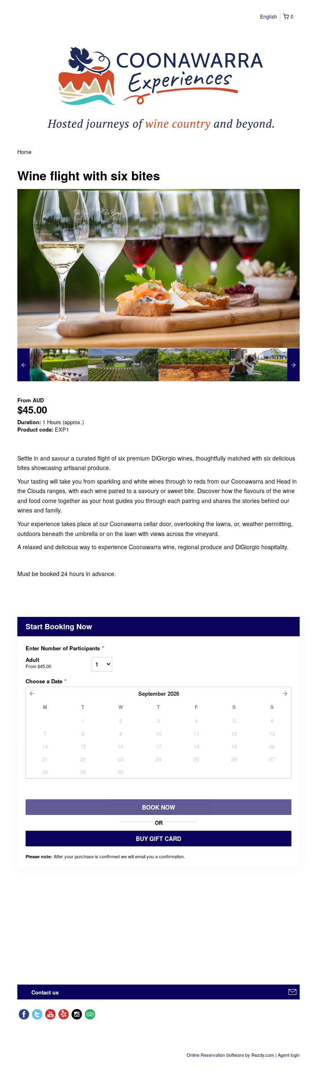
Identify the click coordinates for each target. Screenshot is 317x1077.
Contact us (45, 992)
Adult (38, 662)
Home (24, 152)
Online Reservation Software (215, 1054)
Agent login (289, 1054)
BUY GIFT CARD (158, 838)
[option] (52, 364)
